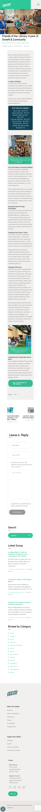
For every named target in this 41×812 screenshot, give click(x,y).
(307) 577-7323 (13, 772)
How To (14, 43)
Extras (4, 43)
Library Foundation (13, 747)
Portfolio (12, 657)
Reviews (12, 660)
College (12, 636)
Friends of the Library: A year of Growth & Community (19, 603)
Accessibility (11, 723)
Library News (25, 43)
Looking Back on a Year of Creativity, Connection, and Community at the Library (17, 554)
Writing (12, 672)
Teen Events (13, 666)
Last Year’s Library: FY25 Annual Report (19, 580)
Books (12, 633)
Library (18, 43)
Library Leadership (13, 713)
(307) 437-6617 (13, 783)
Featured (8, 43)
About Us (10, 710)
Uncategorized (14, 669)
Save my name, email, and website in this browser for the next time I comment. (21, 464)
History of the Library (16, 645)
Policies (9, 720)
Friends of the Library (13, 750)
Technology (13, 663)
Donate (9, 744)
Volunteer (10, 740)
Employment (10, 717)
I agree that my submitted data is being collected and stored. (21, 505)
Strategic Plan (11, 727)
